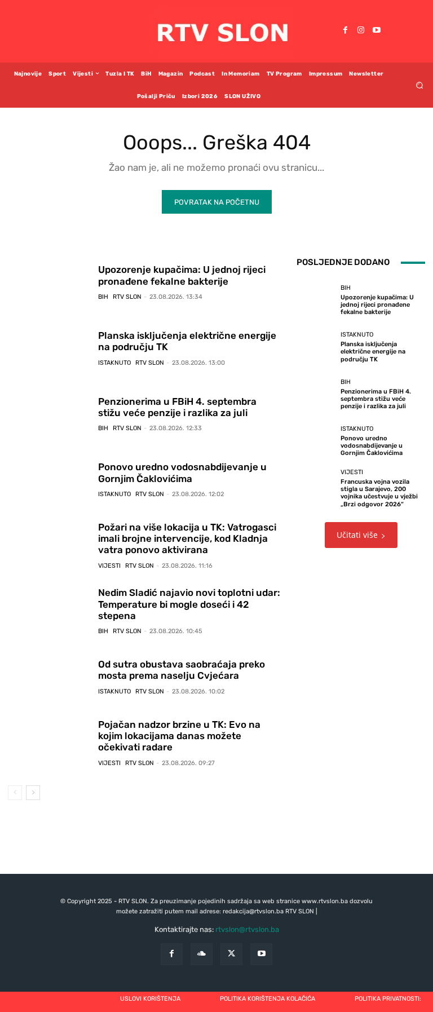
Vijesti (109, 566)
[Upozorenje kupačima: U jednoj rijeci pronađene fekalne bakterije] (49, 282)
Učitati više (357, 534)
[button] (420, 85)
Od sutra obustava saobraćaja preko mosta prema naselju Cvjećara (181, 670)
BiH (103, 297)
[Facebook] (345, 31)
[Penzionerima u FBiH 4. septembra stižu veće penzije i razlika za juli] (49, 414)
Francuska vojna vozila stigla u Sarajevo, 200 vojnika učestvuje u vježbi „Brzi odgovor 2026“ (379, 493)
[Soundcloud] (202, 954)
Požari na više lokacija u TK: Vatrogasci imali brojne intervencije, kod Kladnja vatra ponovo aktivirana (187, 539)
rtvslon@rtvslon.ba (247, 929)
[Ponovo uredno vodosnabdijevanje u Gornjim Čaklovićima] (49, 479)
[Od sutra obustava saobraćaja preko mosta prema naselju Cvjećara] (49, 676)
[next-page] (33, 792)
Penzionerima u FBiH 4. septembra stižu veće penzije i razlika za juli (177, 407)
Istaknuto (114, 363)
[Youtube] (377, 31)
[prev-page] (15, 792)
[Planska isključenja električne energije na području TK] (49, 348)
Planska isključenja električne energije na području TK (187, 341)
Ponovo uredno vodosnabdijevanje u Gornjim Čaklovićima (182, 472)
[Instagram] (361, 31)
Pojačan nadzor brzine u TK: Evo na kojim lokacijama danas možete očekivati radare (179, 736)
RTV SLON (127, 296)
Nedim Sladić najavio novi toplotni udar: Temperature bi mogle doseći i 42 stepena (189, 604)
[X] (231, 954)
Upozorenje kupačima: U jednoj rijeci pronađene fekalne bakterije (182, 275)
